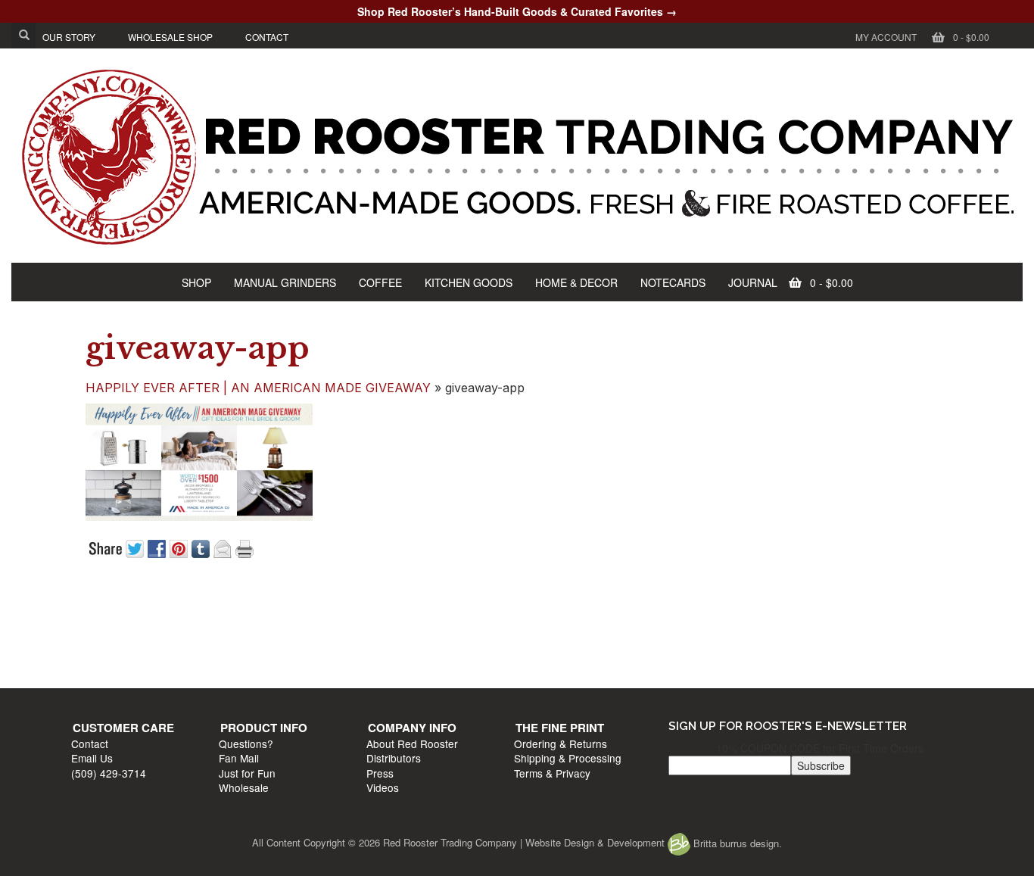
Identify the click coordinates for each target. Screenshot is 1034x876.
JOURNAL (752, 282)
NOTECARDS (672, 282)
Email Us (99, 640)
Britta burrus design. (736, 843)
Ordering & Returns (789, 625)
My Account (886, 36)
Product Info (345, 610)
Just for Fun (329, 654)
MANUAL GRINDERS (285, 282)
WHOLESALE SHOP (170, 36)
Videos (538, 670)
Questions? (328, 625)
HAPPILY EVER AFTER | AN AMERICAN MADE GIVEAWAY (258, 387)
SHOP (196, 282)
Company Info (567, 610)
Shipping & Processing (797, 640)
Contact (97, 625)
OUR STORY (68, 36)
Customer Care (131, 610)
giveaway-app (198, 348)
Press (535, 654)
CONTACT (266, 36)
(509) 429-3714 (116, 654)
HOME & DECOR (576, 282)
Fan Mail (321, 640)
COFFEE (380, 282)
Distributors (549, 640)
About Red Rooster (567, 625)
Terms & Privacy (781, 654)
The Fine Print (789, 610)
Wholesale (325, 670)
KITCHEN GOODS (468, 282)
